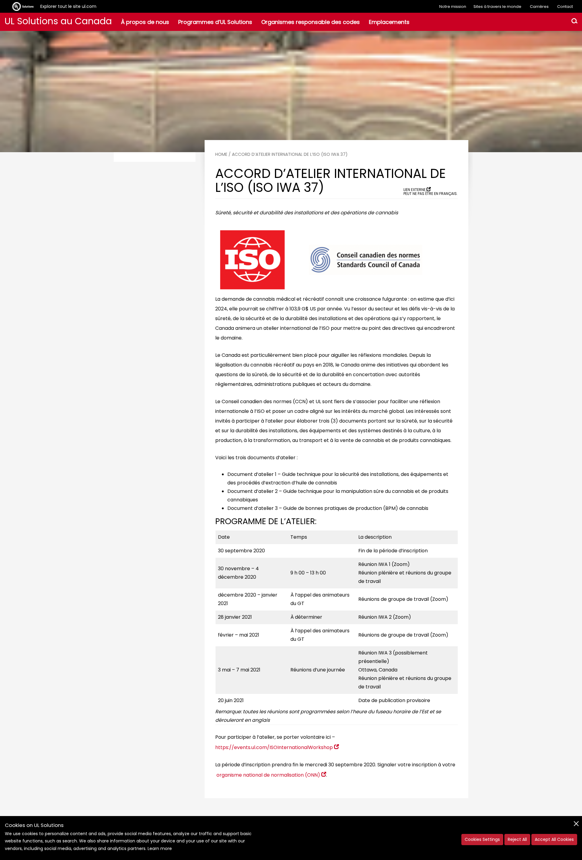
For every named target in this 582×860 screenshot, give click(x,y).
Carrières (539, 6)
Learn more (160, 848)
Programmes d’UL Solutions (215, 22)
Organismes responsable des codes (310, 22)
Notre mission (452, 6)
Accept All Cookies (554, 839)
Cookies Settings (482, 839)
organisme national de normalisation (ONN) (268, 774)
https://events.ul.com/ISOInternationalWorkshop (274, 747)
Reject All (517, 839)
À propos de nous (145, 22)
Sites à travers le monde (497, 6)
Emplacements (389, 22)
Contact (565, 6)
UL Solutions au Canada (58, 21)
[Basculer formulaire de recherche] (574, 22)
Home (221, 154)
